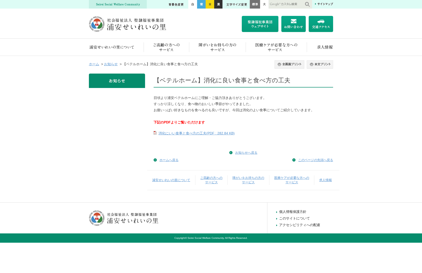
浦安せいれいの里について (116, 47)
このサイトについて (294, 218)
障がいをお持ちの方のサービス (217, 47)
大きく (264, 4)
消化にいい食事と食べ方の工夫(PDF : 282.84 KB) (196, 133)
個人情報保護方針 (292, 212)
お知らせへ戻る (246, 152)
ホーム (94, 64)
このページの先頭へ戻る (315, 160)
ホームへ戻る (169, 160)
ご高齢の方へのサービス (166, 47)
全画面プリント (290, 64)
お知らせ (111, 64)
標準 (255, 4)
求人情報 (320, 47)
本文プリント (319, 64)
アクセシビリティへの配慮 (299, 225)
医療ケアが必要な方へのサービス (276, 47)
